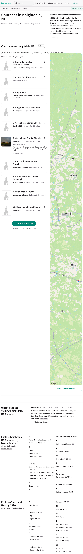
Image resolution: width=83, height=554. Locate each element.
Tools (67, 3)
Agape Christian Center (24, 80)
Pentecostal (60, 474)
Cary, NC (32, 515)
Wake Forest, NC (62, 551)
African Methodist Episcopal (39, 440)
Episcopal (32, 486)
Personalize (76, 9)
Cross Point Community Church (24, 165)
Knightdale (24, 96)
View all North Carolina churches (13, 508)
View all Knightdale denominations (8, 447)
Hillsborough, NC (35, 550)
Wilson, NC (60, 548)
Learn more (54, 38)
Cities (25, 9)
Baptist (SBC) (33, 456)
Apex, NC (32, 505)
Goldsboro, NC (34, 536)
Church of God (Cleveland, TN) (40, 475)
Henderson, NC (34, 547)
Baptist (31, 450)
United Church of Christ (64, 492)
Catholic (32, 464)
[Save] (44, 62)
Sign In (75, 3)
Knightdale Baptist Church (24, 111)
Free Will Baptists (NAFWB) (66, 436)
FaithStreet (6, 3)
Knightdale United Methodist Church (24, 65)
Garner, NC (33, 539)
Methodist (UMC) (62, 459)
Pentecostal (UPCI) (63, 477)
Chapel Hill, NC (34, 512)
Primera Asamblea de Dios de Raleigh (24, 180)
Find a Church (40, 3)
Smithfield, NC (61, 541)
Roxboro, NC (60, 530)
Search (42, 46)
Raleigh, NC (60, 524)
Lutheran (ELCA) (62, 451)
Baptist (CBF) (33, 453)
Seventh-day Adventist (64, 484)
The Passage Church (41, 422)
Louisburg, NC (61, 502)
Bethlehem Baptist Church (24, 210)
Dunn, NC (32, 529)
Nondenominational (63, 466)
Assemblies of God (35, 443)
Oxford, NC (60, 517)
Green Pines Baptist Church (24, 126)
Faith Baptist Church (24, 195)
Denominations (15, 9)
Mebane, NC (60, 509)
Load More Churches (24, 223)
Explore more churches (66, 388)
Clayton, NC (33, 518)
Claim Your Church (55, 3)
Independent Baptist (63, 444)
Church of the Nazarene (37, 478)
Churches (5, 9)
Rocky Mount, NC (62, 527)
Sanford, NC (60, 538)
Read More (44, 419)
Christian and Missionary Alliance (41, 472)
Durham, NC (33, 526)
